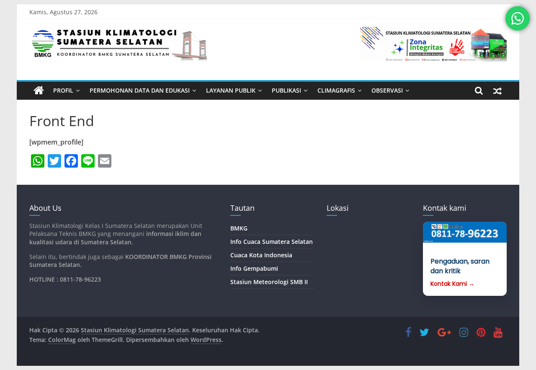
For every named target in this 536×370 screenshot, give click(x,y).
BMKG (238, 228)
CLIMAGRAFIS (336, 90)
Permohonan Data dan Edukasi (140, 90)
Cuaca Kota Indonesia (261, 255)
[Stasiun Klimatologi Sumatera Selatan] (38, 90)
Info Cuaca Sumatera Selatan (271, 242)
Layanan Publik (230, 90)
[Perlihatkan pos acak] (497, 90)
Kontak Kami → (452, 284)
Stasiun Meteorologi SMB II (269, 282)
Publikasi (286, 90)
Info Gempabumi (254, 268)
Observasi (387, 90)
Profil (63, 90)
